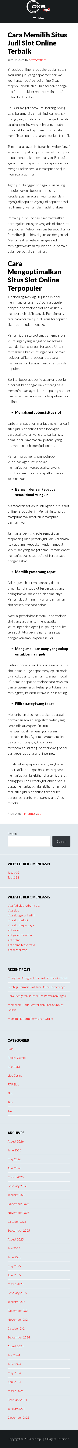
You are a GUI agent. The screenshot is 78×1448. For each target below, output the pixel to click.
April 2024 (14, 1382)
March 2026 (15, 1177)
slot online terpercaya (22, 945)
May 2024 (14, 1373)
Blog (10, 1048)
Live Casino (15, 1075)
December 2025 (18, 1203)
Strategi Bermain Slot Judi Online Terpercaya (36, 987)
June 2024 (14, 1364)
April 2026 (14, 1168)
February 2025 (17, 1293)
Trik (10, 1111)
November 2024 (18, 1319)
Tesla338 (13, 877)
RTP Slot (13, 1084)
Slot (39, 813)
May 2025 (14, 1266)
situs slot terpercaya (21, 925)
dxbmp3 (39, 6)
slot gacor (14, 930)
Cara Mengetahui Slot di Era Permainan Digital (37, 996)
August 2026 (16, 1141)
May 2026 (14, 1159)
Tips (10, 1102)
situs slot (13, 910)
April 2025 (14, 1275)
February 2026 (17, 1186)
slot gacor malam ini (20, 935)
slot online (14, 940)
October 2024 (17, 1328)
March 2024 (15, 1390)
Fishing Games (17, 1057)
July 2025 (14, 1248)
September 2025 (19, 1230)
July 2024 (14, 1355)
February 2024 (17, 1399)
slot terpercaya (17, 949)
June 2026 (14, 1150)
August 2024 (16, 1346)
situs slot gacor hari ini (21, 915)
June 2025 (14, 1257)
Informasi (30, 813)
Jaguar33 (14, 872)
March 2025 (15, 1284)
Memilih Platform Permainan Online (30, 1018)
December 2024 (18, 1310)
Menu (41, 18)
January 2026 (16, 1195)
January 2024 (16, 1408)
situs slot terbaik (18, 920)
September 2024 (19, 1337)
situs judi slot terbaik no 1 (24, 905)
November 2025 (18, 1212)
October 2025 (17, 1221)
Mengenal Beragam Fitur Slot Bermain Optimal (38, 978)
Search (12, 833)
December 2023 (18, 1417)
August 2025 (16, 1239)
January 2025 (16, 1301)
